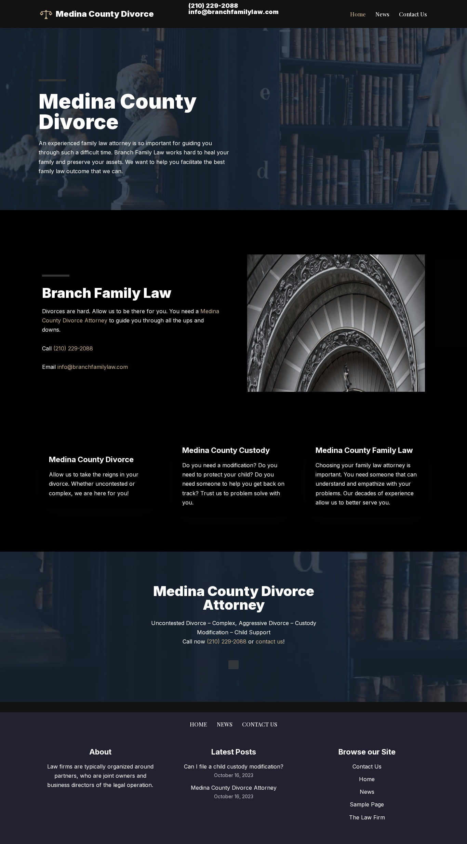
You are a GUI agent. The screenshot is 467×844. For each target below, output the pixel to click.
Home (358, 14)
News (382, 14)
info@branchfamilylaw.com (233, 11)
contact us (269, 641)
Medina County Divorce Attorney (234, 787)
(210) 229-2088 (214, 5)
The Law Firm (367, 817)
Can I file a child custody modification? (233, 766)
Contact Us (413, 14)
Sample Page (367, 804)
